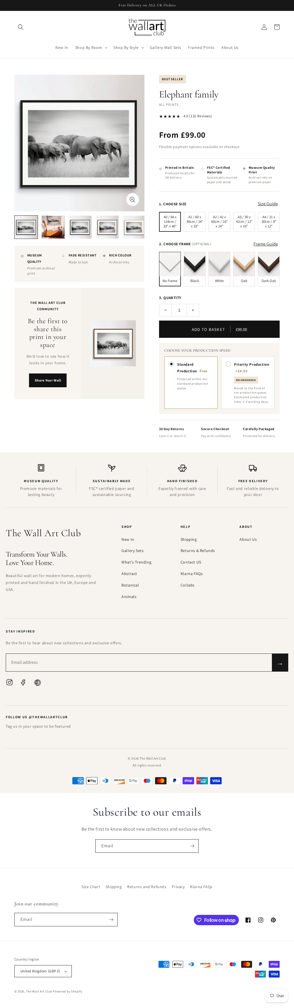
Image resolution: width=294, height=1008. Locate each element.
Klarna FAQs (192, 573)
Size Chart (91, 886)
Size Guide (268, 204)
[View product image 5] (134, 227)
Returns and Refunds (146, 886)
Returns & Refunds (198, 550)
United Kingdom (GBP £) (40, 971)
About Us (248, 539)
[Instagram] (9, 684)
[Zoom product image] (132, 199)
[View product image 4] (107, 227)
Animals (128, 596)
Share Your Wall (48, 380)
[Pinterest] (37, 684)
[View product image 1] (26, 227)
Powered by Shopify (67, 991)
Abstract (129, 573)
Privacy (178, 886)
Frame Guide (266, 244)
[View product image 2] (53, 227)
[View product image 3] (80, 227)
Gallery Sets (132, 550)
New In (127, 539)
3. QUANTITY (170, 297)
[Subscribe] (192, 846)
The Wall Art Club (39, 991)
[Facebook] (23, 684)
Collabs (188, 585)
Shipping (189, 539)
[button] (20, 27)
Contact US (191, 562)
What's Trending (136, 562)
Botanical (130, 585)
